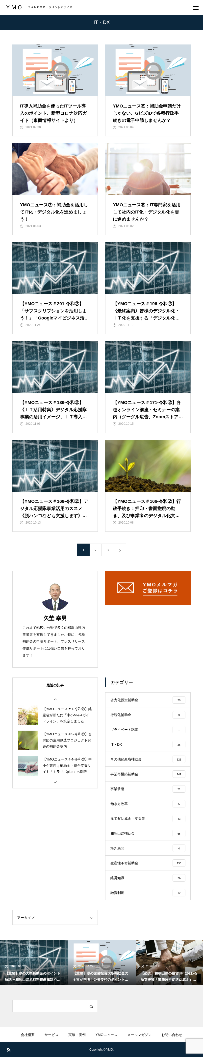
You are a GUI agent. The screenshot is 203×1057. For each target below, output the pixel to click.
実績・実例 (77, 1035)
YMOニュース (106, 1035)
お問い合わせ (171, 1035)
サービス (51, 1035)
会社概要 (28, 1035)
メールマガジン (139, 1035)
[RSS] (8, 1049)
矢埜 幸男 (55, 618)
